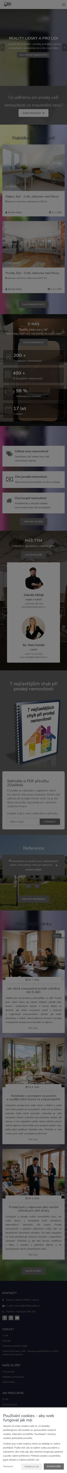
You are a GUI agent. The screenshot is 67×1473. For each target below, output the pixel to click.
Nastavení (8, 1466)
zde (37, 1459)
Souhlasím (54, 1466)
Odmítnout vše (31, 1466)
